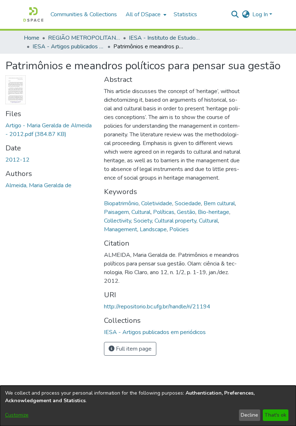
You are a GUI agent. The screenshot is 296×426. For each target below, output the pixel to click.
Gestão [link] (186, 212)
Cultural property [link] (175, 221)
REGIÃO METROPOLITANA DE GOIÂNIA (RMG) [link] (84, 38)
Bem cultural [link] (219, 203)
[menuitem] (145, 14)
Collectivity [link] (117, 221)
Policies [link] (179, 229)
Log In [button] (260, 14)
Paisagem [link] (116, 212)
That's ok (275, 415)
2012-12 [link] (17, 160)
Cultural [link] (141, 212)
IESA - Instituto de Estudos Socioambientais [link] (165, 38)
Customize (17, 415)
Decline (249, 415)
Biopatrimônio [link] (121, 203)
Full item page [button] (133, 349)
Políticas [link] (163, 212)
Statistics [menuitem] (185, 14)
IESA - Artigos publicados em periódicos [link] (68, 46)
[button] (33, 14)
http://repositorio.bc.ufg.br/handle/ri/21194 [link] (157, 307)
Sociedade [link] (188, 203)
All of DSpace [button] (143, 14)
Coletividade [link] (156, 203)
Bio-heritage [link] (213, 212)
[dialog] (148, 406)
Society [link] (143, 221)
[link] (155, 332)
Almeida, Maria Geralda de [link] (38, 185)
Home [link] (31, 38)
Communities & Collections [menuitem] (84, 14)
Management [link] (120, 229)
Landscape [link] (153, 229)
